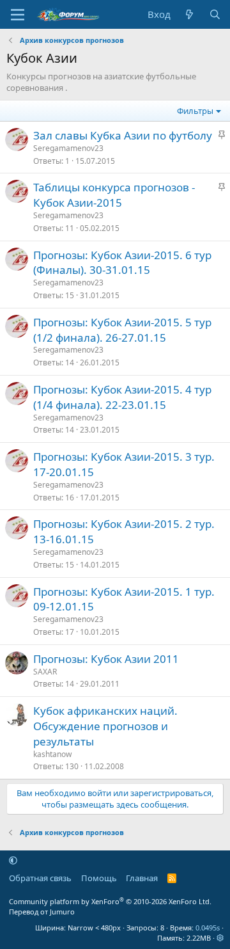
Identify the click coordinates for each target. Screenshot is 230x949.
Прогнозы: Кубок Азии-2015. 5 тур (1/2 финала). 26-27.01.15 (122, 330)
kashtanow (52, 754)
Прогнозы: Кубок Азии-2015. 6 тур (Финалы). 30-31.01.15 (122, 263)
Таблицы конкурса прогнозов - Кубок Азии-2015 (114, 195)
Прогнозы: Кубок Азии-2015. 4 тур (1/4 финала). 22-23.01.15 (122, 397)
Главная (142, 878)
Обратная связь (40, 878)
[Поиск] (215, 14)
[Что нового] (189, 14)
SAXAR (45, 671)
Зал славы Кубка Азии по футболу (122, 135)
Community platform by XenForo (110, 901)
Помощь (99, 878)
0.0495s (207, 927)
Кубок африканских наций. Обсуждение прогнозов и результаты (105, 726)
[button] (13, 860)
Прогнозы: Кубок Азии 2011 (106, 658)
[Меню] (18, 15)
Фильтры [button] (195, 110)
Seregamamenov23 (68, 148)
